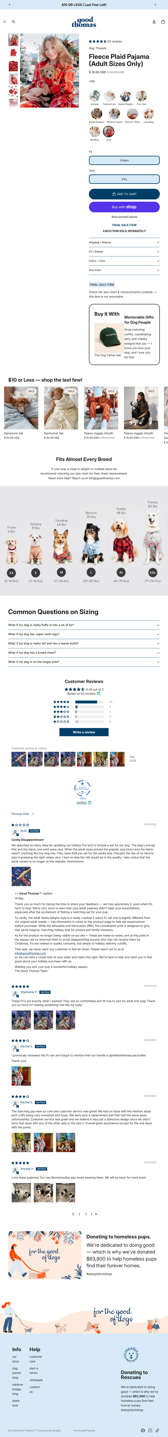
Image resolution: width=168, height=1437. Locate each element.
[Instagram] (150, 1430)
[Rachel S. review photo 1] (21, 1076)
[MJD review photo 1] (21, 876)
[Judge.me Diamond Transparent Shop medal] (82, 788)
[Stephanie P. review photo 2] (43, 1020)
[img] (20, 825)
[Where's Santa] (114, 113)
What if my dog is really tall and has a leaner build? (43, 643)
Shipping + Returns (100, 242)
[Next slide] (155, 4)
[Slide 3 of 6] (13, 65)
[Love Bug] (148, 113)
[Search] (13, 21)
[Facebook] (143, 1430)
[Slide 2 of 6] (13, 52)
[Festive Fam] (109, 96)
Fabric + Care (97, 260)
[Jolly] (108, 131)
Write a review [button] (84, 732)
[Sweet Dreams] (96, 113)
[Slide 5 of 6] (13, 91)
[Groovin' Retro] (132, 113)
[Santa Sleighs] (126, 96)
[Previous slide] (9, 4)
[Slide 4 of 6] (13, 78)
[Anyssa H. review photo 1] (21, 1193)
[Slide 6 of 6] (13, 104)
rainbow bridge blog (17, 1389)
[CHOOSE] (32, 423)
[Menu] (4, 21)
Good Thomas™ (27, 1430)
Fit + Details (96, 251)
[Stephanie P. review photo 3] (65, 1020)
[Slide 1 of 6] (13, 40)
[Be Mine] (94, 131)
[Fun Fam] (141, 96)
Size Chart (95, 270)
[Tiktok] (157, 1430)
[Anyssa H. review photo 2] (43, 1193)
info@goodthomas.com (30, 953)
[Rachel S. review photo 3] (65, 1142)
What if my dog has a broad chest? (32, 652)
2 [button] (79, 1214)
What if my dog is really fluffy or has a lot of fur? (41, 625)
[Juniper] (94, 96)
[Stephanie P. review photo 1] (21, 1020)
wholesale (36, 1380)
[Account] (154, 21)
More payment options (124, 216)
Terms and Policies (84, 1430)
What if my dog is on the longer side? (33, 661)
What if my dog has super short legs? (33, 634)
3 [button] (86, 1214)
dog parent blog (16, 1372)
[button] (98, 41)
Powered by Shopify (49, 1430)
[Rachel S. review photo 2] (43, 1142)
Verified (81, 802)
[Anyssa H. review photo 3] (65, 1193)
